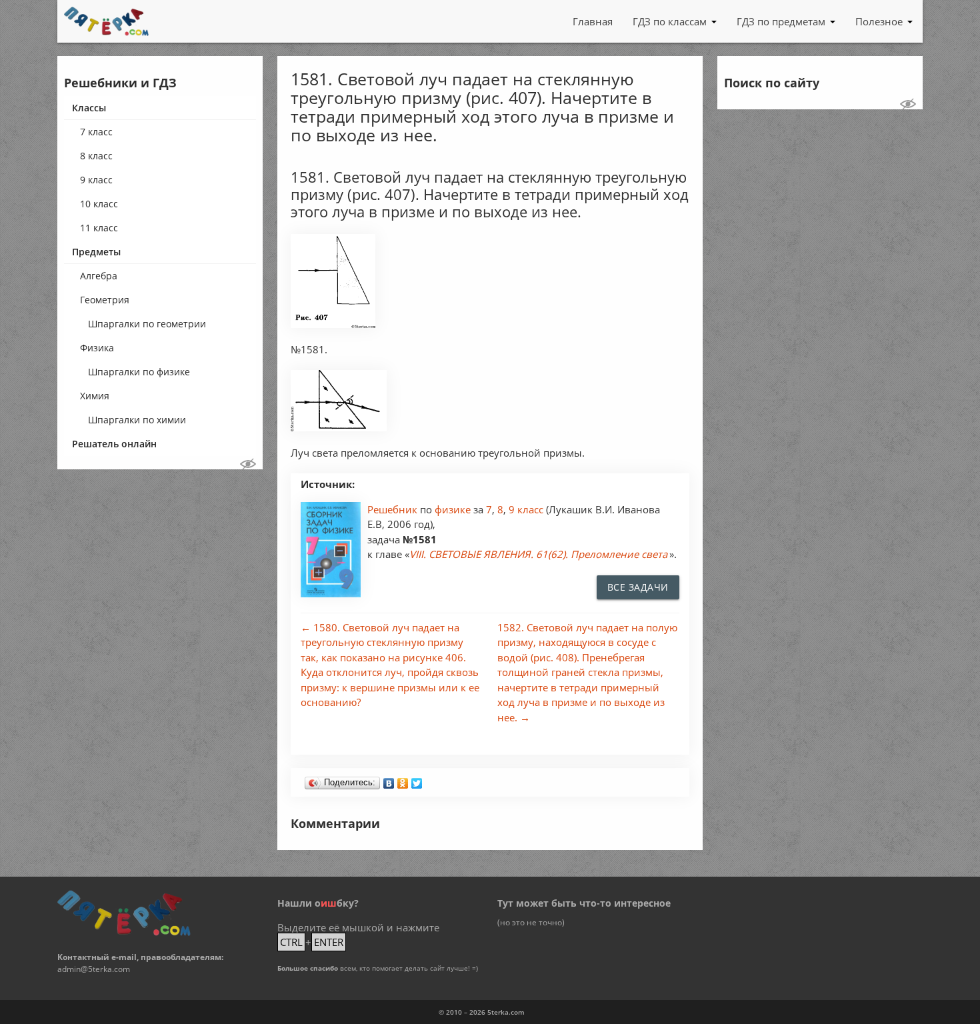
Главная (593, 21)
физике (454, 509)
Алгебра (98, 275)
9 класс (96, 179)
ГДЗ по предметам (781, 21)
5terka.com (506, 1012)
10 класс (99, 203)
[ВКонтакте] (389, 780)
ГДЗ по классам (670, 21)
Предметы (96, 251)
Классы (89, 107)
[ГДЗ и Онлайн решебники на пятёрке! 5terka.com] (106, 21)
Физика (97, 347)
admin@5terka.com (93, 969)
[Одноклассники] (403, 780)
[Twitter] (417, 780)
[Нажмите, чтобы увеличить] (333, 324)
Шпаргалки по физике (139, 371)
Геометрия (104, 299)
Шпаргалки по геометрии (147, 323)
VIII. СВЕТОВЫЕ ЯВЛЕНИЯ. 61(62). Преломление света (538, 554)
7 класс (96, 131)
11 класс (99, 227)
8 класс (96, 155)
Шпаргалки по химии (137, 419)
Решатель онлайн (114, 443)
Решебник (393, 509)
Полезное (879, 21)
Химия (94, 395)
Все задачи (638, 587)
